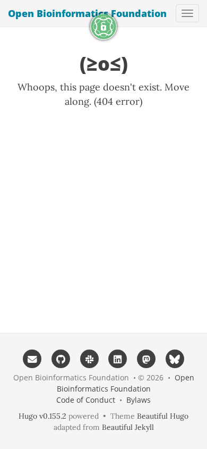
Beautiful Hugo (162, 416)
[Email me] (32, 358)
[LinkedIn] (118, 358)
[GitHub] (61, 358)
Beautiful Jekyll (128, 427)
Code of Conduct (85, 400)
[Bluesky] (175, 358)
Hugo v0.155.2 (42, 416)
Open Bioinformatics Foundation (87, 13)
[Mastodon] (146, 358)
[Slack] (89, 358)
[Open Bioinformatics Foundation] (103, 26)
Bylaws (138, 400)
